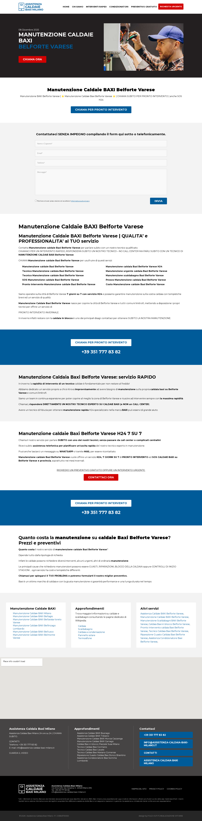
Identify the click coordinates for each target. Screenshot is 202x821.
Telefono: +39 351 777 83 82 (23, 744)
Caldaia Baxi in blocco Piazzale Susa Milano (98, 744)
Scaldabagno (85, 629)
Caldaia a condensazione (91, 632)
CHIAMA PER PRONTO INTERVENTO (101, 109)
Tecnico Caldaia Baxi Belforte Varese (168, 631)
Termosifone (85, 638)
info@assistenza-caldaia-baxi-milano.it (166, 744)
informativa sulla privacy (80, 201)
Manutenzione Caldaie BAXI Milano (32, 613)
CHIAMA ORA (32, 59)
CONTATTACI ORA (101, 477)
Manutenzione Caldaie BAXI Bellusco (33, 631)
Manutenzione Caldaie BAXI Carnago (95, 741)
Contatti (150, 752)
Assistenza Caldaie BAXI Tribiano (93, 736)
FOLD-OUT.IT (153, 816)
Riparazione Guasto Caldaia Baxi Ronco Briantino (101, 755)
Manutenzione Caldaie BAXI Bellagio (33, 616)
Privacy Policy (156, 789)
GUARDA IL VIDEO (18, 753)
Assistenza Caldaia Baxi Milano (161, 762)
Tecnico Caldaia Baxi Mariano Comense (96, 752)
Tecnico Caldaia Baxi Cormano (92, 747)
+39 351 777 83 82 (155, 734)
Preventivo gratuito (144, 6)
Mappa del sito (139, 789)
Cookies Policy (174, 789)
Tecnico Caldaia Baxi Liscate (90, 750)
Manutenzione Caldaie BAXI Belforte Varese (164, 617)
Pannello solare (86, 635)
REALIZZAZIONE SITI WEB (171, 816)
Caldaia (82, 626)
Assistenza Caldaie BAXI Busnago (93, 733)
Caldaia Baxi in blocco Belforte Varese (169, 624)
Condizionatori (118, 6)
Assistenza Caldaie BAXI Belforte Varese (161, 613)
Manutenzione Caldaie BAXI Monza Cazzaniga (100, 738)
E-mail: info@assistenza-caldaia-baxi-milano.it (31, 748)
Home (66, 6)
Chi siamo (77, 6)
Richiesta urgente (171, 6)
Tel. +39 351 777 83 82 (61, 790)
